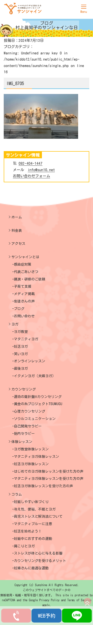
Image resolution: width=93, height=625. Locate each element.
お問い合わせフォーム (31, 176)
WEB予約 (46, 615)
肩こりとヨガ (24, 546)
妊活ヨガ (21, 346)
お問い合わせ (24, 316)
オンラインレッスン (29, 361)
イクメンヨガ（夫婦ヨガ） (35, 376)
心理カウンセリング (29, 411)
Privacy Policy (49, 600)
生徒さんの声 (24, 301)
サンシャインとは (25, 257)
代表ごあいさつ (26, 272)
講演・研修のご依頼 (29, 279)
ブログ (19, 308)
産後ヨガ (21, 368)
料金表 (16, 230)
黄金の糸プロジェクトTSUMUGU (38, 404)
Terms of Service (79, 600)
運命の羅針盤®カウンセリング (38, 396)
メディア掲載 (24, 294)
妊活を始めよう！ (28, 531)
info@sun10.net (41, 170)
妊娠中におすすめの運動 (33, 538)
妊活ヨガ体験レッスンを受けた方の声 (43, 486)
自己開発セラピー (28, 426)
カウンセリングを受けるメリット (40, 560)
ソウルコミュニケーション (35, 418)
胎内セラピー (24, 433)
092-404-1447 (30, 163)
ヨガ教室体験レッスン (31, 449)
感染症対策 (22, 264)
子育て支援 (22, 286)
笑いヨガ (21, 354)
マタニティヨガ (26, 339)
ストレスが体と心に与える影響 (38, 553)
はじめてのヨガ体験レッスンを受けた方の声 (48, 471)
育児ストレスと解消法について (38, 516)
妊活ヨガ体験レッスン (31, 464)
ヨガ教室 (21, 331)
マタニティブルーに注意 (33, 524)
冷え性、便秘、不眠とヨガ (35, 509)
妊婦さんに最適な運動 (31, 568)
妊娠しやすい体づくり (31, 502)
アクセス (18, 243)
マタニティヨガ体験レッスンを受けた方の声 (48, 478)
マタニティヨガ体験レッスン (36, 456)
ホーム (16, 217)
